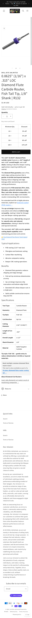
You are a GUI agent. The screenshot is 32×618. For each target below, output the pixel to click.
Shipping (3, 109)
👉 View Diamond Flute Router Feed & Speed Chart (14, 238)
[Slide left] (12, 68)
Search (5, 419)
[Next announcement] (29, 3)
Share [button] (5, 395)
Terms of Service (8, 423)
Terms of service (23, 611)
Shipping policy (17, 614)
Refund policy (13, 611)
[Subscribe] (26, 589)
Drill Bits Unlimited (15, 609)
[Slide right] (20, 68)
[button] (4, 11)
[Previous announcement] (3, 3)
